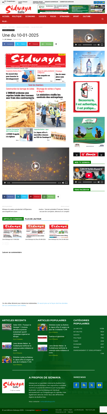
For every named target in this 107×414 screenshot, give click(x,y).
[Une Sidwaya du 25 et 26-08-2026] (58, 230)
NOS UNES (11, 27)
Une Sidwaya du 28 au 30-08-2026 (35, 239)
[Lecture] (5, 183)
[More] (56, 44)
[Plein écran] (66, 183)
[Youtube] (103, 2)
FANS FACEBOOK (82, 190)
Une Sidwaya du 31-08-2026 (10, 239)
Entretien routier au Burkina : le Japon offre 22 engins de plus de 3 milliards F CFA (23, 359)
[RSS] (97, 2)
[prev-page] (3, 243)
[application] (35, 166)
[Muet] (63, 183)
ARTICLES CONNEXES (13, 219)
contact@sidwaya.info (47, 401)
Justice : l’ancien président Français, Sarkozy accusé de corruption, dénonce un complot (54, 210)
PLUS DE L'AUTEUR (33, 219)
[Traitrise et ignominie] (42, 338)
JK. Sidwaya (8, 39)
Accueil (4, 27)
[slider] (34, 182)
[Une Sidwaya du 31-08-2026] (12, 230)
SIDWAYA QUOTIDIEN (23, 27)
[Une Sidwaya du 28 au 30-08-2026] (35, 230)
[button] (102, 19)
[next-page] (7, 243)
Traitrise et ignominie (56, 337)
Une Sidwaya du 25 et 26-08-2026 (58, 239)
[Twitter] (100, 2)
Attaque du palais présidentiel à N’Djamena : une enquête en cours (17, 210)
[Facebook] (95, 2)
